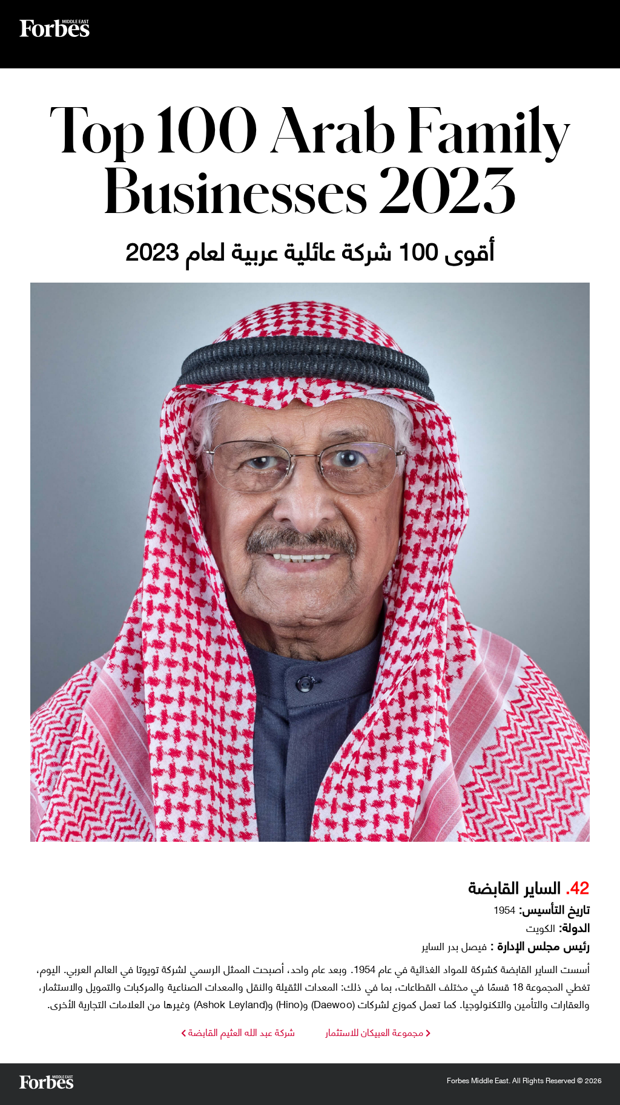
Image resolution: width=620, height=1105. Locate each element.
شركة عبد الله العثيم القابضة (240, 1031)
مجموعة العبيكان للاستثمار (374, 1031)
